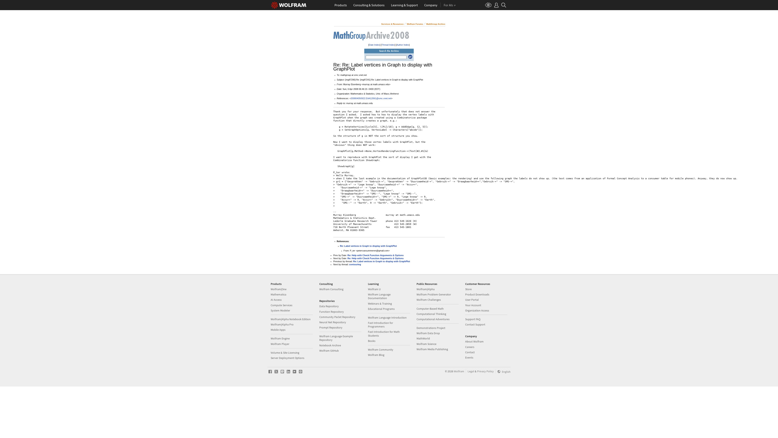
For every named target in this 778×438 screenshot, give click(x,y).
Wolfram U (374, 289)
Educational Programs (381, 309)
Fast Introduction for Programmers (380, 324)
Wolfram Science (426, 344)
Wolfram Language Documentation (379, 296)
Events (469, 357)
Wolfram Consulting (331, 289)
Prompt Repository (330, 327)
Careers (469, 347)
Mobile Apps (278, 330)
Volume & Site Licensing (285, 352)
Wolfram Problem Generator (434, 294)
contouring (355, 264)
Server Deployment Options (287, 358)
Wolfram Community (380, 349)
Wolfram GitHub (329, 350)
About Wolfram (474, 341)
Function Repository (331, 311)
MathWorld (423, 338)
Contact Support (475, 324)
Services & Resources (392, 24)
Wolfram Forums (415, 24)
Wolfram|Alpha (426, 289)
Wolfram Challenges (429, 300)
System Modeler (280, 310)
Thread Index (388, 45)
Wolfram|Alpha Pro (282, 324)
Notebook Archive (330, 345)
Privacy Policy (485, 371)
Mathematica (278, 294)
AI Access (276, 300)
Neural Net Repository (332, 322)
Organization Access (477, 310)
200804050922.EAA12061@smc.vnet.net (371, 98)
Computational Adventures (433, 319)
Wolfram (459, 371)
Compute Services (281, 305)
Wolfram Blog (376, 355)
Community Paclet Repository (337, 317)
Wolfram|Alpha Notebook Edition (291, 319)
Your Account (473, 305)
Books (371, 341)
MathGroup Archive (435, 24)
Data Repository (329, 306)
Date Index (374, 45)
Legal (471, 371)
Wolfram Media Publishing (432, 349)
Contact (470, 352)
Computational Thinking (431, 314)
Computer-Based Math (430, 308)
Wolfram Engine (280, 338)
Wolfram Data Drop (428, 333)
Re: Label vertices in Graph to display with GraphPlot (368, 246)
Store (468, 289)
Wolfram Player (280, 344)
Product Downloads (477, 294)
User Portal (472, 300)
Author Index (402, 45)
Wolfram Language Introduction (387, 317)
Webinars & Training (380, 303)
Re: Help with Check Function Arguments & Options (375, 255)
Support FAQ (472, 319)
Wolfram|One (278, 289)
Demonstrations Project (431, 328)
